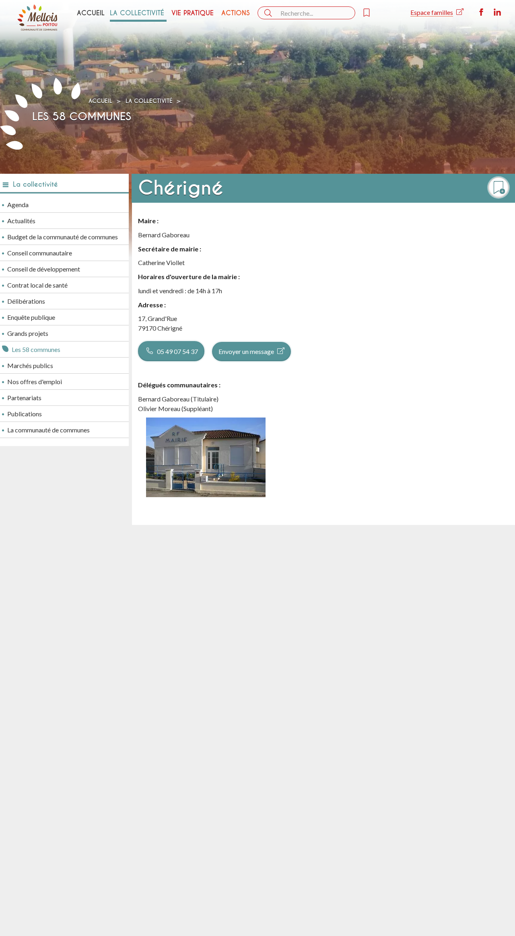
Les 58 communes (36, 349)
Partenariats (24, 397)
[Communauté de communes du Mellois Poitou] (37, 17)
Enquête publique (31, 317)
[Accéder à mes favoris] (371, 12)
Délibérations (26, 301)
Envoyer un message (246, 351)
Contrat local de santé (37, 285)
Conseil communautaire (39, 253)
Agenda (18, 204)
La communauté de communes (48, 430)
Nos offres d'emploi (34, 381)
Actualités (21, 220)
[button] (498, 187)
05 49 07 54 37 (177, 351)
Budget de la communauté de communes (62, 237)
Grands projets (27, 333)
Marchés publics (30, 365)
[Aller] (267, 13)
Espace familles (431, 12)
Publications (24, 414)
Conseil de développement (43, 269)
